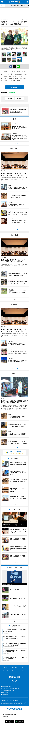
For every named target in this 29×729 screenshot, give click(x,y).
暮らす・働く (23, 5)
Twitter (16, 680)
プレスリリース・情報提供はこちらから (10, 688)
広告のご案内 (5, 694)
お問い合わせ (5, 692)
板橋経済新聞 (13, 2)
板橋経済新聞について (7, 686)
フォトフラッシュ (5, 19)
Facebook (12, 680)
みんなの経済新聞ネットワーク (14, 709)
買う (18, 5)
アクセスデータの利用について (8, 690)
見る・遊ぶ (13, 5)
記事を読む (14, 87)
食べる (8, 5)
